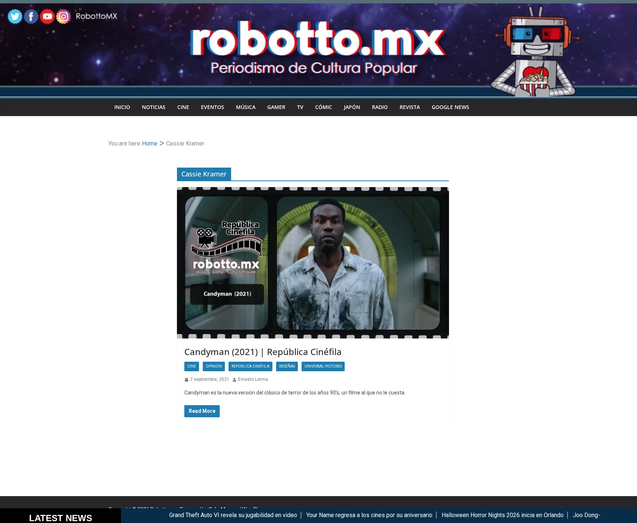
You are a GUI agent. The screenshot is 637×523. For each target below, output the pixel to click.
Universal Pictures (323, 366)
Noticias (154, 106)
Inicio (122, 106)
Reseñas (287, 366)
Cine (183, 106)
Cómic (323, 106)
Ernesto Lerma (253, 379)
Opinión (214, 366)
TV (300, 106)
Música (245, 106)
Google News (450, 106)
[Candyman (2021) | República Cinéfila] (313, 262)
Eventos (212, 106)
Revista (410, 106)
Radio (380, 106)
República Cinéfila (250, 366)
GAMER (276, 106)
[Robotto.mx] (318, 4)
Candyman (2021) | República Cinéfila (263, 351)
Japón (352, 106)
